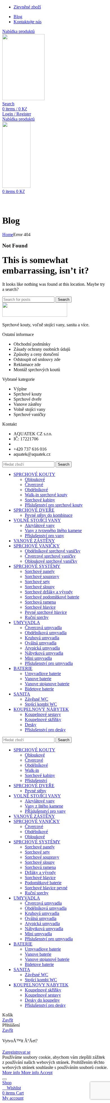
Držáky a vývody (40, 872)
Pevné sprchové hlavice (46, 612)
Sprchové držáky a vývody (49, 591)
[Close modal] (4, 1079)
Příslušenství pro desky (45, 729)
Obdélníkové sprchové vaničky (52, 551)
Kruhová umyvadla (42, 637)
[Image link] (34, 315)
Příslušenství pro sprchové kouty (54, 505)
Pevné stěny (35, 790)
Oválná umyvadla (40, 642)
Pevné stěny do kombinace (48, 515)
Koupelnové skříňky (43, 719)
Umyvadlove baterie (43, 673)
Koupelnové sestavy (43, 714)
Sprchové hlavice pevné (46, 887)
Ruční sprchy (37, 617)
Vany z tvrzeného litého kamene (53, 530)
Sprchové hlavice (40, 607)
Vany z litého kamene (44, 806)
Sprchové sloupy (40, 586)
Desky (30, 724)
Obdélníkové (36, 489)
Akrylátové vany (40, 525)
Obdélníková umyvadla (46, 632)
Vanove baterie (38, 678)
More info (20, 1072)
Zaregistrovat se (16, 1052)
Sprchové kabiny (40, 499)
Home (7, 234)
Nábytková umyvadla (44, 653)
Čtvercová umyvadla (43, 627)
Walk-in (32, 770)
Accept (46, 1072)
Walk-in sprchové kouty (46, 494)
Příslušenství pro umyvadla (49, 663)
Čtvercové (34, 484)
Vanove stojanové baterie (47, 959)
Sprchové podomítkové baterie (52, 596)
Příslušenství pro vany (44, 535)
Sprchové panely (40, 571)
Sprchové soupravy (42, 576)
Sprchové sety (37, 581)
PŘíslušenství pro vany (45, 811)
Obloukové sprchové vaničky (51, 561)
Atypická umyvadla (42, 648)
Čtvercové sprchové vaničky (50, 556)
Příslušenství (36, 780)
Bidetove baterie (39, 688)
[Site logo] (23, 98)
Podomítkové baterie (43, 882)
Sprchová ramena (40, 602)
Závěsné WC (36, 699)
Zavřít (7, 1020)
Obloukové (35, 479)
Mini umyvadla (38, 658)
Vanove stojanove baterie (47, 683)
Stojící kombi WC (41, 704)
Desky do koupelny (42, 1000)
